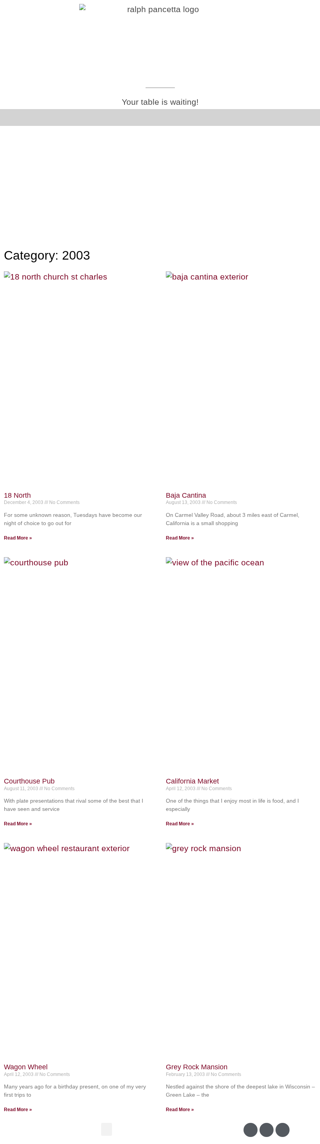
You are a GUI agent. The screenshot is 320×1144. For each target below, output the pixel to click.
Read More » (18, 538)
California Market (192, 781)
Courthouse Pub (29, 781)
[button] (13, 117)
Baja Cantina (186, 495)
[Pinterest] (283, 1130)
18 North (17, 495)
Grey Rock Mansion (197, 1067)
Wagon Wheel (26, 1067)
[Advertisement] (160, 184)
